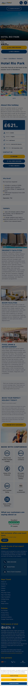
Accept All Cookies (14, 683)
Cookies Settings (14, 675)
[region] (14, 676)
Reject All (14, 679)
